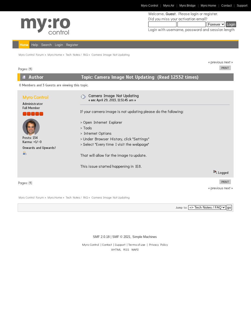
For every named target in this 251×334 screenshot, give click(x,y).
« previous (215, 62)
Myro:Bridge (187, 5)
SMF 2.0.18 (101, 237)
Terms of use (136, 244)
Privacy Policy (158, 244)
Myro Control (149, 5)
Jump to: (182, 208)
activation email (192, 18)
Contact (226, 5)
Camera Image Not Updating (113, 95)
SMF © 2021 (121, 237)
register (210, 13)
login (195, 13)
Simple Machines (144, 237)
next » (228, 62)
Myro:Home (208, 5)
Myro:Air (168, 5)
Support (242, 5)
